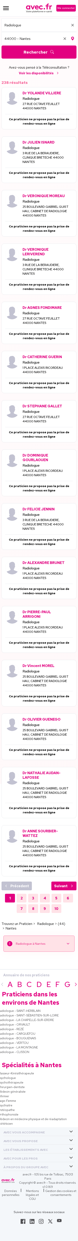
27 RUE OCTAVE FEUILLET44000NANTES (41, 106)
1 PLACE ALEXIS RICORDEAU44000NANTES (43, 370)
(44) (61, 923)
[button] (24, 1131)
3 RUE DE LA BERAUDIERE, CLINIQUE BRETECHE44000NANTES (43, 157)
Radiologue (31, 98)
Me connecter (66, 8)
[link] (23, 1223)
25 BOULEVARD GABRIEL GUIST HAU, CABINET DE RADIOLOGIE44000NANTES (45, 211)
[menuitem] (39, 1131)
